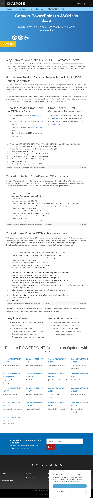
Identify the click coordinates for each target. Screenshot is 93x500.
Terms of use (48, 494)
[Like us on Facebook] (32, 465)
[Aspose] (15, 3)
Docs (4, 477)
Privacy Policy (40, 494)
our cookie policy (75, 481)
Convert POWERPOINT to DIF (34, 360)
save (41, 121)
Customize (61, 491)
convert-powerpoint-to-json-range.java (20, 303)
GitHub (42, 167)
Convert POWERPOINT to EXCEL (57, 360)
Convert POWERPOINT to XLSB (79, 389)
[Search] (90, 3)
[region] (46, 154)
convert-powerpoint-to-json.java (18, 167)
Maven (55, 118)
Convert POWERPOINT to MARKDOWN (12, 375)
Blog (26, 481)
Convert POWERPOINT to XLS (57, 389)
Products (28, 474)
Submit (50, 447)
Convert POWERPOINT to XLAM (34, 389)
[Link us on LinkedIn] (41, 465)
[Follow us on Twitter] (37, 465)
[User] (84, 3)
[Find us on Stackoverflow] (46, 465)
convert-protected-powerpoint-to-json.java (21, 224)
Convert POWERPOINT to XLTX (12, 418)
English (78, 3)
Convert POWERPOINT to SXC (79, 375)
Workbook (38, 127)
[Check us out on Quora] (51, 465)
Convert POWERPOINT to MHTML (34, 375)
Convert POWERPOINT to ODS (57, 375)
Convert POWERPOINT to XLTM (79, 404)
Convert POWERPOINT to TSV (12, 389)
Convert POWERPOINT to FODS (79, 360)
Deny (78, 491)
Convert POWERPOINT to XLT (57, 404)
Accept (69, 486)
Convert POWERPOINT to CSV (12, 360)
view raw (83, 167)
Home (4, 474)
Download (8, 44)
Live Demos (29, 477)
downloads (56, 124)
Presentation (36, 115)
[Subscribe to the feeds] (61, 465)
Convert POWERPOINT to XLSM (12, 404)
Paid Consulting (7, 481)
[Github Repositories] (56, 465)
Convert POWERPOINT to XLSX (34, 404)
